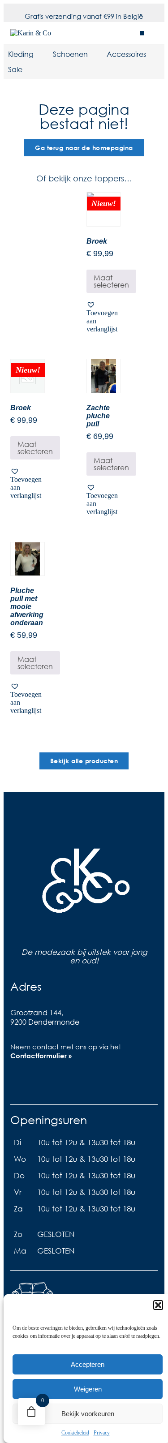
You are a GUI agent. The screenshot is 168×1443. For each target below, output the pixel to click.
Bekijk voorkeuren (87, 1413)
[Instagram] (50, 1080)
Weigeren (88, 1389)
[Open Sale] (28, 69)
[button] (158, 1305)
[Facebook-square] (21, 1080)
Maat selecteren (111, 281)
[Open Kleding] (39, 54)
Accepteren (87, 1364)
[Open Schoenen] (93, 54)
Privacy (102, 1433)
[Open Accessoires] (151, 54)
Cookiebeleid (75, 1433)
